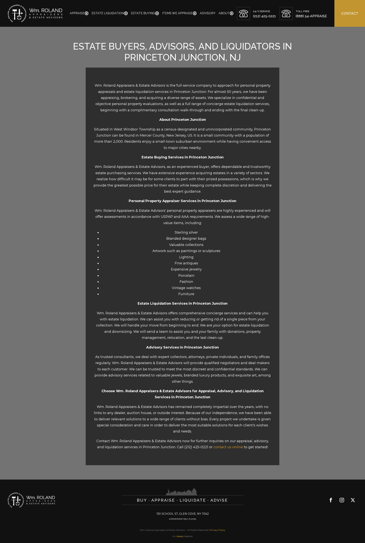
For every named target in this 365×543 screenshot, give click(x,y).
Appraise (77, 13)
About (224, 13)
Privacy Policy (217, 530)
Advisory (208, 13)
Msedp (179, 536)
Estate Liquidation (108, 13)
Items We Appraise (177, 13)
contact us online (228, 447)
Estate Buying (143, 13)
